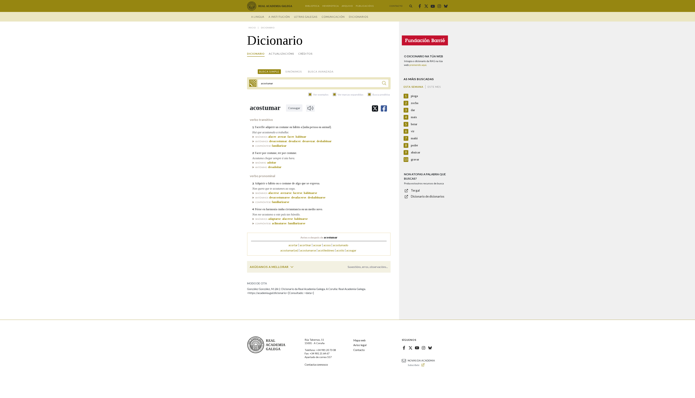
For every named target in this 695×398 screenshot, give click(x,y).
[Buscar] (411, 6)
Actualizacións (281, 53)
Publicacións (365, 6)
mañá (414, 138)
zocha (414, 103)
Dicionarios (358, 16)
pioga (414, 96)
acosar (317, 245)
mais (414, 117)
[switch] (291, 266)
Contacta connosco (316, 364)
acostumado (340, 245)
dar (413, 110)
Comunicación (333, 16)
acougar (351, 250)
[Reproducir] (310, 108)
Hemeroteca (330, 6)
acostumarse (308, 250)
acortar (293, 245)
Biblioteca (312, 6)
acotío (340, 250)
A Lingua (257, 16)
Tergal (415, 190)
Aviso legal (360, 345)
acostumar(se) (289, 250)
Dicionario (256, 53)
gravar (415, 159)
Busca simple (269, 71)
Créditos (305, 53)
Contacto (396, 6)
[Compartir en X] (375, 108)
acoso (327, 245)
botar (414, 124)
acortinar (305, 245)
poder (414, 145)
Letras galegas (305, 16)
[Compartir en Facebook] (384, 108)
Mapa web (359, 340)
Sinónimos (293, 71)
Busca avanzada (321, 71)
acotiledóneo (326, 250)
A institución (279, 16)
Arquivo (347, 6)
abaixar (415, 152)
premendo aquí (417, 64)
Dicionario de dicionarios (427, 196)
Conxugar (294, 108)
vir (412, 131)
